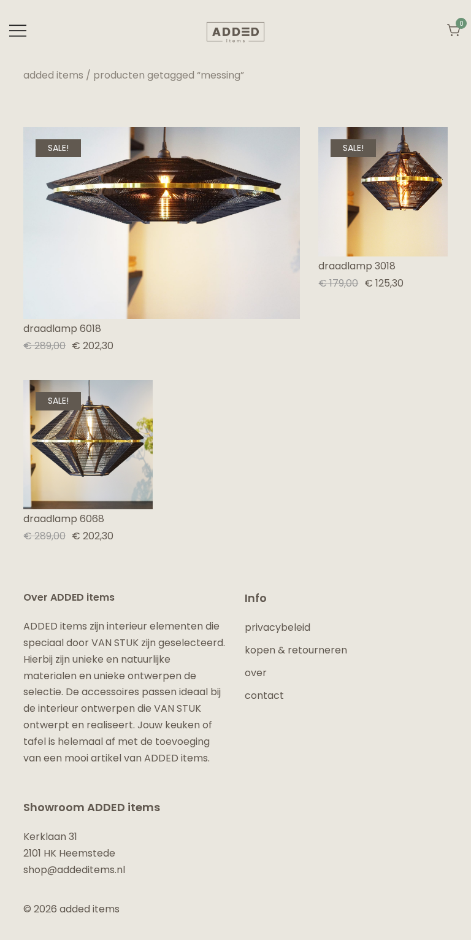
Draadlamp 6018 (62, 329)
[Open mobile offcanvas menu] (17, 31)
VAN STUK (115, 643)
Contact (264, 695)
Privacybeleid (277, 627)
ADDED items (53, 75)
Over (256, 673)
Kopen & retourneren (296, 650)
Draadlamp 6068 (63, 519)
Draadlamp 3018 (357, 266)
